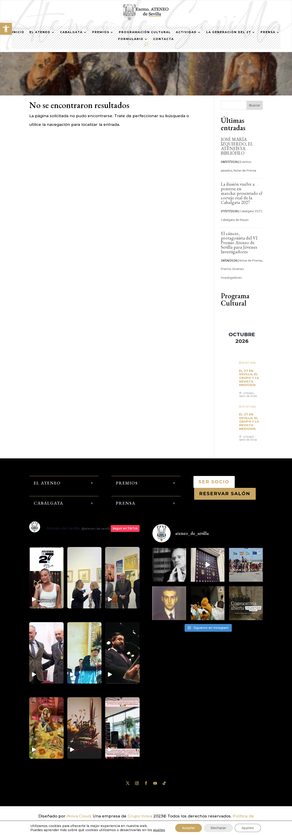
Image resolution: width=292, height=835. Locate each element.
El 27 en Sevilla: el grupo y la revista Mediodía (249, 378)
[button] (6, 29)
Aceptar (188, 828)
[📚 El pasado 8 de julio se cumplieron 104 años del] (169, 603)
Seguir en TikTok (125, 528)
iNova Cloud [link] (79, 816)
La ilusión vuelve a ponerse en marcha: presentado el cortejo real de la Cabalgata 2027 (241, 193)
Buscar (254, 105)
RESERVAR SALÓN (225, 493)
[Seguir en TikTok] (164, 783)
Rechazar (218, 828)
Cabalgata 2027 (251, 211)
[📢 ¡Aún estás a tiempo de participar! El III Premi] (246, 603)
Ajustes (248, 828)
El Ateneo (39, 32)
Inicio (18, 32)
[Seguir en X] (127, 783)
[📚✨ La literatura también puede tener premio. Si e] (207, 565)
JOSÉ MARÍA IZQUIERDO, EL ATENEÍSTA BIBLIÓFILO (237, 146)
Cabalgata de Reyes (234, 220)
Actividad (186, 32)
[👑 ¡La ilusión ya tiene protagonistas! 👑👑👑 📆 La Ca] (207, 603)
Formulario (130, 39)
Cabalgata (71, 32)
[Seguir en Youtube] (155, 783)
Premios (100, 32)
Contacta (163, 39)
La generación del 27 (228, 32)
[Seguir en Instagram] (137, 783)
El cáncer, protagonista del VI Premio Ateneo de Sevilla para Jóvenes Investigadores (239, 242)
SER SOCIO (214, 481)
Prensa (268, 32)
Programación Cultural (145, 32)
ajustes (159, 830)
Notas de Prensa (244, 170)
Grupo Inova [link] (140, 816)
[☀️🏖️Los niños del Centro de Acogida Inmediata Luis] (246, 565)
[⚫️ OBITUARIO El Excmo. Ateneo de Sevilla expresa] (169, 565)
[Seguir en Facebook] (146, 783)
